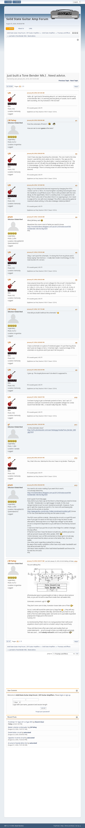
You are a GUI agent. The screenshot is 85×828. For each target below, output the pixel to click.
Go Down (10, 86)
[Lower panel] (77, 33)
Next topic (74, 81)
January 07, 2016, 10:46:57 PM (35, 397)
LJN (9, 93)
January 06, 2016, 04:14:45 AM (35, 93)
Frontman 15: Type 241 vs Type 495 (20, 722)
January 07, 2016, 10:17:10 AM (35, 309)
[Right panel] (73, 33)
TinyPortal (56, 826)
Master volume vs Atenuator (17, 727)
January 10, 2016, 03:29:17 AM (35, 561)
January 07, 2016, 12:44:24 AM (35, 217)
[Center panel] (75, 33)
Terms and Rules (69, 826)
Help (62, 826)
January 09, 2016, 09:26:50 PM (35, 485)
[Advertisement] (15, 781)
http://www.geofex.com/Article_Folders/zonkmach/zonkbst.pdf (48, 511)
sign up (67, 695)
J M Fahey (33, 727)
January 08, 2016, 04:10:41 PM (35, 457)
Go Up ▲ (78, 826)
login (61, 695)
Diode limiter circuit (14, 732)
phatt (10, 217)
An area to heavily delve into (18, 743)
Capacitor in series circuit (16, 738)
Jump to (49, 654)
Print (76, 86)
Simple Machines (19, 825)
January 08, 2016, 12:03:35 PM (35, 424)
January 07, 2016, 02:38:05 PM (35, 342)
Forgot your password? (43, 712)
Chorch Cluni (39, 722)
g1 (9, 424)
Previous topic (64, 81)
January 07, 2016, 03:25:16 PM (35, 370)
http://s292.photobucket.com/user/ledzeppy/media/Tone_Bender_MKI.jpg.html (51, 431)
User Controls (12, 690)
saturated (27, 732)
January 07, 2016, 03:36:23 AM (35, 279)
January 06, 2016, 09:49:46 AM (35, 120)
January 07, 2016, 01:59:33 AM (35, 252)
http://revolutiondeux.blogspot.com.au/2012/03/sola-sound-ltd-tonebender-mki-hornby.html (49, 228)
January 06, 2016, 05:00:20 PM (35, 153)
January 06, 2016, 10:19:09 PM (35, 185)
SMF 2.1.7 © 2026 (9, 825)
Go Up (8, 641)
